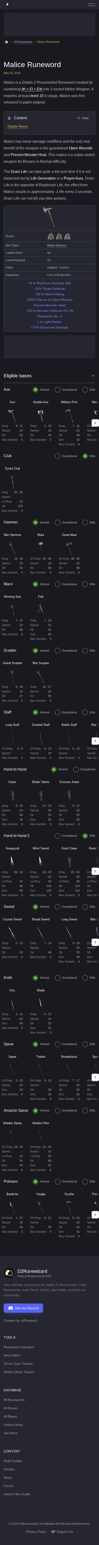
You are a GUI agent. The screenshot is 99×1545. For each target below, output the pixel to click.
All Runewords (23, 42)
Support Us (65, 1531)
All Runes (10, 1408)
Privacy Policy (36, 1531)
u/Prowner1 (29, 1320)
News (8, 1477)
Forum (8, 1486)
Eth (39, 89)
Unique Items (13, 1425)
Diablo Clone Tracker (19, 1372)
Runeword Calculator (19, 1347)
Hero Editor (12, 1355)
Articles (9, 1469)
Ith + (25, 89)
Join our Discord (26, 1308)
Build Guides (13, 1461)
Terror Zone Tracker (18, 1363)
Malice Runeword (48, 42)
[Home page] (8, 4)
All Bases (10, 1416)
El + (33, 89)
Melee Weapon (56, 245)
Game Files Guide (17, 1494)
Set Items (10, 1433)
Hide (85, 118)
